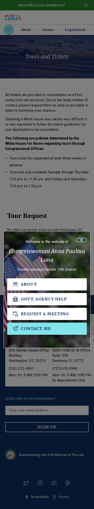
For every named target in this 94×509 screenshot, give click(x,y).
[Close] (81, 240)
